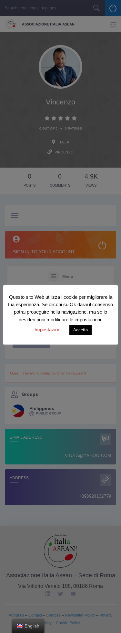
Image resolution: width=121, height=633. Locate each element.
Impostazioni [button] (48, 329)
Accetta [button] (80, 329)
